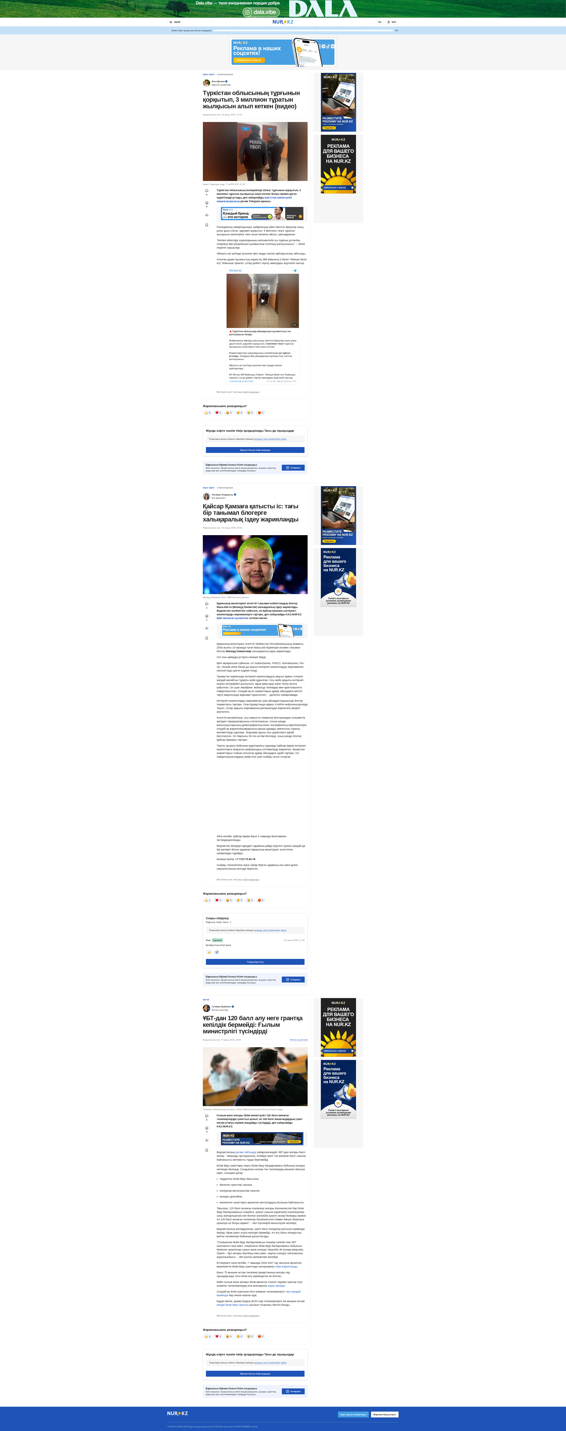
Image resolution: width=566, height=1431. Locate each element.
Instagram (295, 467)
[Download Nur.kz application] (283, 9)
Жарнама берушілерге (384, 1414)
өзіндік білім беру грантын (233, 1304)
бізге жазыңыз (251, 392)
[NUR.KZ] (283, 22)
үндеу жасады (276, 1285)
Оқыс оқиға (209, 75)
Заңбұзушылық (225, 75)
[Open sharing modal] (207, 214)
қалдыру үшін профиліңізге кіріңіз (270, 439)
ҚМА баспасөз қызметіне (232, 618)
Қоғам (206, 1000)
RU (379, 22)
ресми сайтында (246, 1152)
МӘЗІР (177, 22)
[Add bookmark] (206, 224)
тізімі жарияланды (285, 1266)
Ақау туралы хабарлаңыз (353, 1414)
